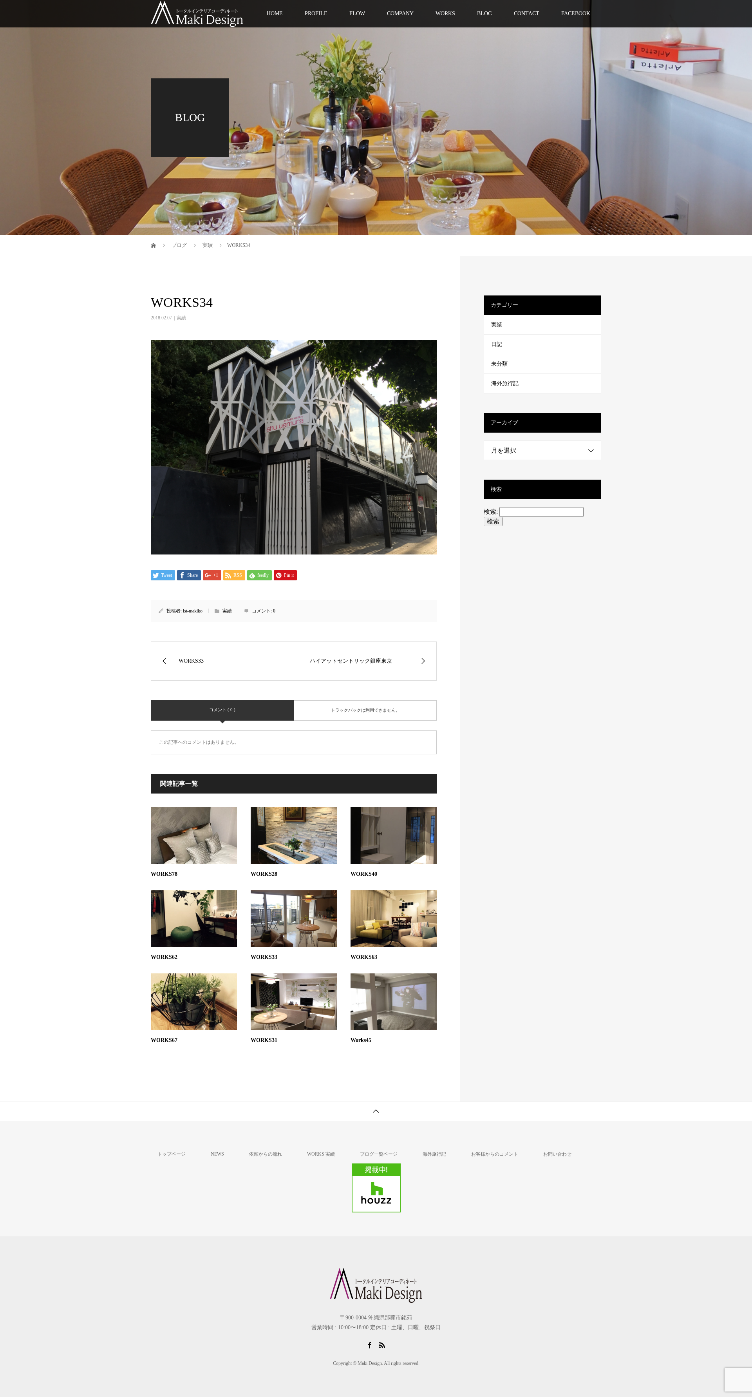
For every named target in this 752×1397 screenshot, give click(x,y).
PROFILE (316, 13)
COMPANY (400, 13)
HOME (275, 13)
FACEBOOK (575, 13)
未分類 (499, 364)
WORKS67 (164, 1040)
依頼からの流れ (265, 1154)
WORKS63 (364, 957)
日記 (496, 344)
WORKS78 (164, 874)
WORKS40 (364, 874)
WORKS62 (164, 957)
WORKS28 (264, 874)
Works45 (361, 1040)
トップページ (171, 1154)
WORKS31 (264, 1040)
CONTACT (526, 13)
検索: (491, 511)
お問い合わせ (557, 1154)
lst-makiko (192, 611)
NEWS (217, 1154)
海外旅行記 (505, 383)
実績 (181, 318)
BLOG (484, 13)
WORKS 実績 (321, 1154)
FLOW (357, 13)
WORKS (445, 13)
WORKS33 (264, 957)
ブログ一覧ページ (379, 1154)
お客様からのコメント (494, 1154)
